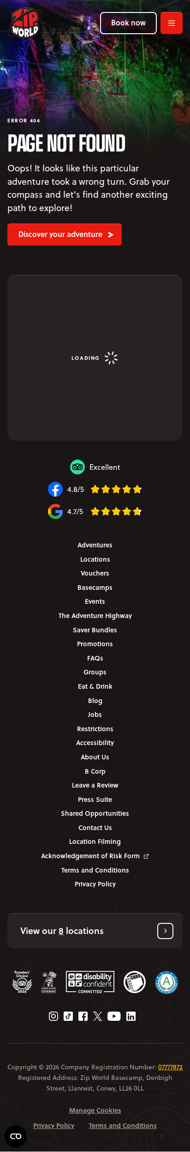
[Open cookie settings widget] (16, 1136)
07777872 (170, 1067)
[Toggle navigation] (171, 23)
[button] (95, 931)
